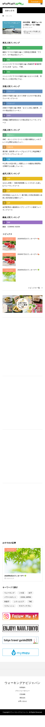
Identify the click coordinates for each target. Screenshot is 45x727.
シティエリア (19, 602)
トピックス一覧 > (35, 288)
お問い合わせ (22, 701)
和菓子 (6, 602)
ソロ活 (21, 593)
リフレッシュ (9, 606)
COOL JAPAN (26, 597)
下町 (30, 602)
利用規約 (22, 687)
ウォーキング (9, 593)
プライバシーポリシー (22, 691)
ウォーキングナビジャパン (22, 683)
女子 (30, 593)
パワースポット (10, 597)
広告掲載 (22, 694)
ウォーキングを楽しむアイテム (32, 32)
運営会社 (22, 698)
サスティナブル (25, 606)
